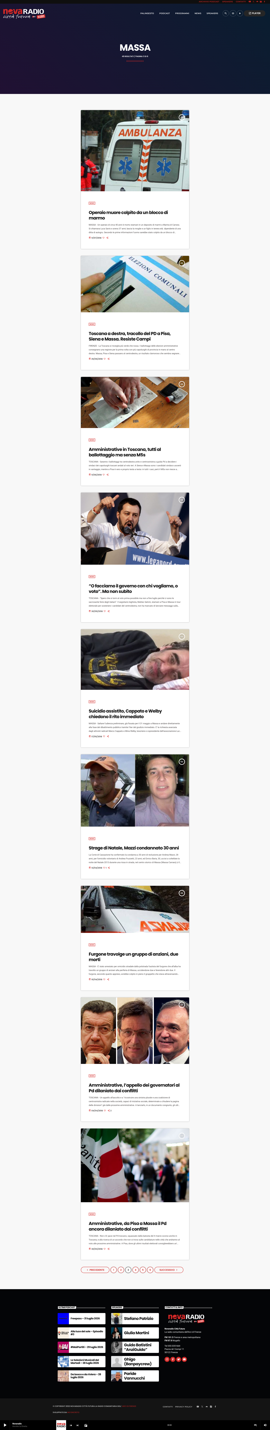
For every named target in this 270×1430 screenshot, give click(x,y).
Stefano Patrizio (138, 1318)
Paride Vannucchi (134, 1376)
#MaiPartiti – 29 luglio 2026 (87, 1347)
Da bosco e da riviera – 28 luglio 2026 (86, 1376)
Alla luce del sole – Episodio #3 (87, 1333)
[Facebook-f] (172, 1359)
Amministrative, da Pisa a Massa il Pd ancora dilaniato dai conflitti (127, 1226)
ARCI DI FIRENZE (129, 1406)
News (92, 203)
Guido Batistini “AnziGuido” (137, 1347)
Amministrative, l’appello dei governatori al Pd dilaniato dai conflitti (134, 1088)
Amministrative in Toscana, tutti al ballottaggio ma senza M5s (125, 452)
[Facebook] (264, 2)
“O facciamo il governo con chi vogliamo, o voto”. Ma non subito (133, 588)
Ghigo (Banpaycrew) (138, 1362)
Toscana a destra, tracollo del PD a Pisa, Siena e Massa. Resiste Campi (130, 336)
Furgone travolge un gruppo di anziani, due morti (133, 957)
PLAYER (255, 13)
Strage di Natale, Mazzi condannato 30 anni (134, 848)
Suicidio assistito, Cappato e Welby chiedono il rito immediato (125, 714)
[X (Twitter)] (253, 2)
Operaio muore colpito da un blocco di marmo (128, 215)
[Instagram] (261, 2)
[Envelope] (184, 1359)
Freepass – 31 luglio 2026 (85, 1318)
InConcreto (73, 1412)
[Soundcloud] (257, 2)
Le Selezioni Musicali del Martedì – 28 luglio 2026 (85, 1361)
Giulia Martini (136, 1333)
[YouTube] (250, 2)
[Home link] (18, 13)
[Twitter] (178, 1359)
